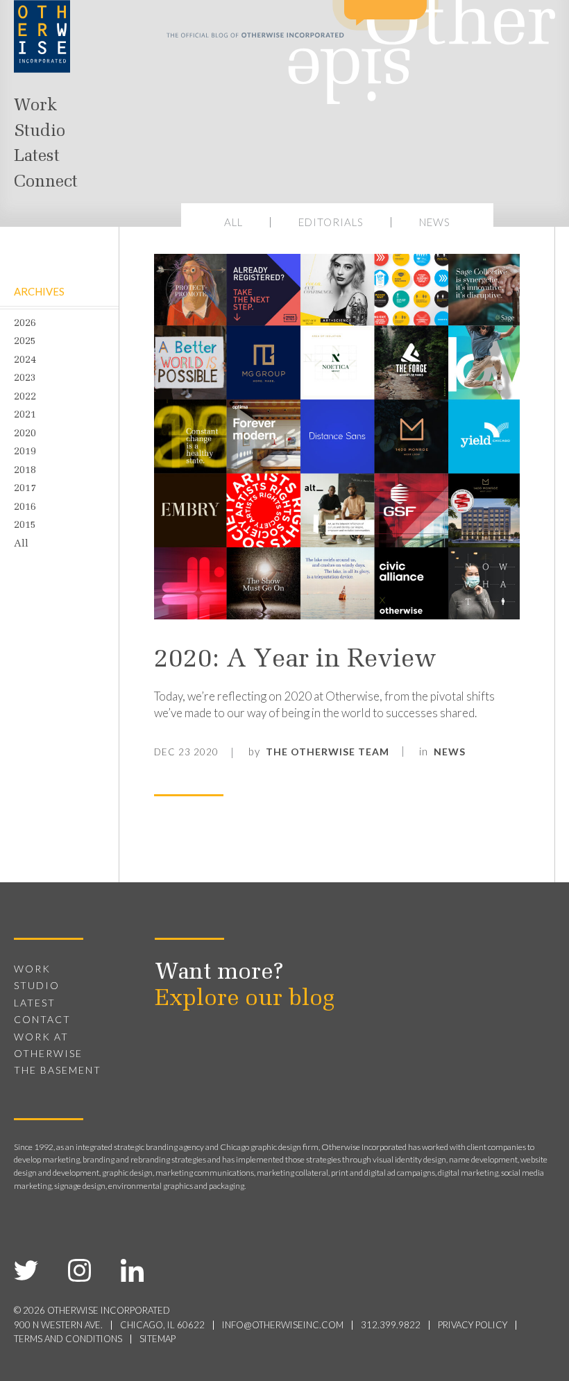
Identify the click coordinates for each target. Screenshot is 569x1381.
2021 (25, 415)
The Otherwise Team (327, 751)
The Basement (57, 1070)
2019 (25, 452)
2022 (25, 397)
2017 (25, 489)
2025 (25, 342)
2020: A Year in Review (295, 660)
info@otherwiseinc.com (282, 1324)
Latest (37, 156)
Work (35, 106)
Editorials (331, 222)
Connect (46, 182)
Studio (39, 131)
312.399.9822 (391, 1324)
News (434, 222)
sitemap (157, 1338)
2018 (25, 471)
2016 (25, 508)
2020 (25, 434)
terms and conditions (68, 1338)
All (233, 222)
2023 (25, 379)
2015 (25, 526)
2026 (25, 324)
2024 (25, 361)
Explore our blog (244, 999)
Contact (42, 1019)
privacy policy (472, 1324)
